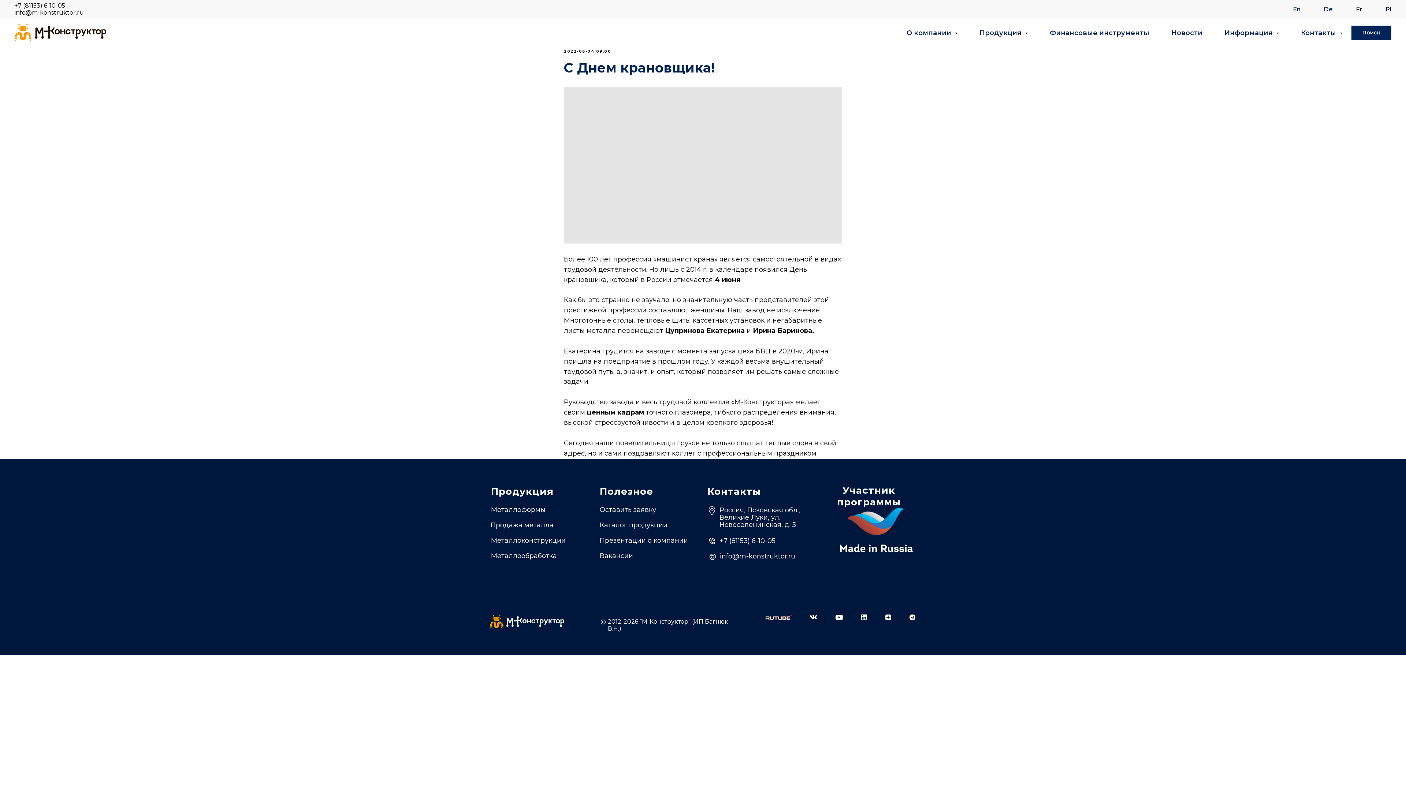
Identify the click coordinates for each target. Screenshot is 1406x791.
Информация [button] (1249, 33)
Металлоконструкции (528, 540)
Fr (1359, 9)
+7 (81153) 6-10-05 (40, 5)
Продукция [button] (1001, 33)
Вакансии (616, 556)
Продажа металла (522, 525)
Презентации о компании (644, 540)
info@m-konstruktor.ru (49, 12)
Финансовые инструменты (1099, 33)
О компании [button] (930, 33)
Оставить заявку (628, 510)
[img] (779, 617)
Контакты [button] (1319, 33)
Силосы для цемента (527, 569)
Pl (1388, 9)
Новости (1186, 33)
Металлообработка (524, 556)
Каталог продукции (633, 525)
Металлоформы (518, 510)
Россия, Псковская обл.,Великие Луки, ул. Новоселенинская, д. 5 (759, 517)
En (1297, 9)
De (1328, 9)
